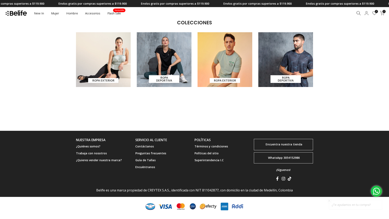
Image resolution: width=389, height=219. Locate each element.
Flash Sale (115, 13)
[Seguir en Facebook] (277, 179)
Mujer (55, 13)
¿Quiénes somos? (88, 146)
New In (39, 13)
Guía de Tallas (145, 160)
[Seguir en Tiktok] (289, 179)
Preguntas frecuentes (150, 153)
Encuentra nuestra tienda (284, 144)
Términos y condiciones (211, 146)
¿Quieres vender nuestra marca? (99, 160)
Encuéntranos (145, 167)
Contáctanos (144, 146)
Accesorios (92, 13)
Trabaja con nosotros (91, 153)
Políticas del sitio (206, 153)
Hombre (72, 13)
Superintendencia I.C (209, 160)
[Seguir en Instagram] (283, 179)
